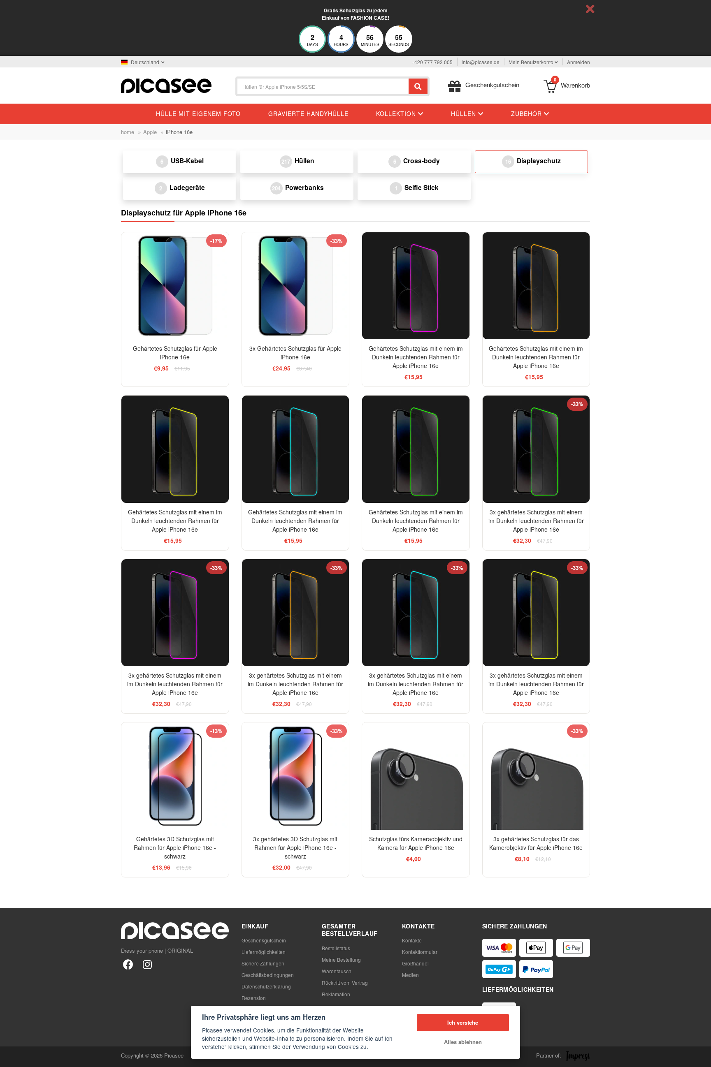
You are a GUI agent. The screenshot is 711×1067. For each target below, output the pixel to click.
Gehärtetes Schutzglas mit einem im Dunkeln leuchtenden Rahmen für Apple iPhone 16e (416, 357)
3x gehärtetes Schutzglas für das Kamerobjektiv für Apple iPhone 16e (536, 843)
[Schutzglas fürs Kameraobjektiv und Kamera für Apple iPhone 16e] (415, 776)
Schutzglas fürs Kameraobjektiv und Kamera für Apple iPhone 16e (415, 843)
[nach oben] (10, 1056)
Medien (410, 974)
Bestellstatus (336, 947)
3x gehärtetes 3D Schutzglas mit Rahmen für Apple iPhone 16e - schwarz (295, 847)
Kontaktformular (419, 951)
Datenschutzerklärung (266, 986)
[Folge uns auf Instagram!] (147, 964)
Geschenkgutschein (264, 940)
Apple (150, 132)
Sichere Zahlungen (263, 963)
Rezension (254, 997)
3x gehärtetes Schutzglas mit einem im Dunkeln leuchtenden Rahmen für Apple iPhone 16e (536, 520)
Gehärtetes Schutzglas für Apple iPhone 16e (175, 352)
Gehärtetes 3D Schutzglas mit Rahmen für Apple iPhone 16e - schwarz (175, 847)
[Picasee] (166, 84)
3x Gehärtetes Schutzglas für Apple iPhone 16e (295, 352)
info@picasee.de (481, 61)
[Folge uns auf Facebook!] (128, 964)
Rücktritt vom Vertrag (345, 982)
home (127, 132)
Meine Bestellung (341, 959)
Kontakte (412, 940)
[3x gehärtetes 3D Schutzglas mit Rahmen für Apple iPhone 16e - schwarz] (295, 776)
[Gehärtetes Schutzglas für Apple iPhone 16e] (175, 286)
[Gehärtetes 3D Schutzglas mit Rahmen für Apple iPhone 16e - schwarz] (175, 776)
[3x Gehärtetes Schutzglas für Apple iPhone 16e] (295, 286)
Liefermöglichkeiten (264, 951)
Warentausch (336, 970)
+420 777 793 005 (432, 61)
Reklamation (336, 994)
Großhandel (415, 963)
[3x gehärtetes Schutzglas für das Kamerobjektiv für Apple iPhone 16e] (536, 776)
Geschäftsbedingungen (268, 974)
